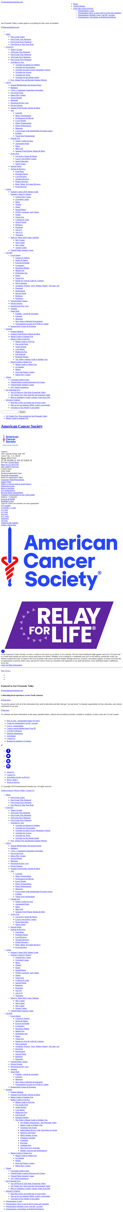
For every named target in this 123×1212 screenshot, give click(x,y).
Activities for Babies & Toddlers (27, 65)
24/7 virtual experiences (20, 387)
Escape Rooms (16, 98)
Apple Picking (20, 347)
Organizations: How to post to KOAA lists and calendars (99, 13)
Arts (12, 110)
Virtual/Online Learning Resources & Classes (28, 382)
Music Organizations (23, 116)
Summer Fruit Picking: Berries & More (25, 108)
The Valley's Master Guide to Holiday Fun (31, 359)
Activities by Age (17, 62)
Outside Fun (15, 138)
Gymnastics (19, 265)
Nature (18, 215)
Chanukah (24, 1140)
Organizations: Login (86, 11)
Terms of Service (13, 782)
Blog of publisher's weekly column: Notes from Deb (30, 397)
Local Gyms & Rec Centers (25, 159)
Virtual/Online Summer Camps (22, 385)
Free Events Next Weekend (21, 42)
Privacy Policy (12, 780)
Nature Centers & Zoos (24, 141)
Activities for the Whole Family (27, 77)
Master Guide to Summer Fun (22, 337)
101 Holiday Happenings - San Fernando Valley (38, 1123)
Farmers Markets (17, 331)
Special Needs (16, 166)
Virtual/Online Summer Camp (22, 250)
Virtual (8, 377)
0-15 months (5, 506)
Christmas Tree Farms (28, 1128)
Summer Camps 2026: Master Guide (24, 192)
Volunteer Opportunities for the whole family (18, 495)
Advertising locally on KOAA (18, 777)
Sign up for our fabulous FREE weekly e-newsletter (30, 405)
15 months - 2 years (8, 508)
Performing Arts (21, 273)
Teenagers (19, 235)
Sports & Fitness (21, 260)
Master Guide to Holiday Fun (31, 1125)
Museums (14, 100)
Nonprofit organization (9, 475)
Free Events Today (18, 37)
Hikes (17, 146)
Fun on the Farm (17, 93)
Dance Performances (23, 126)
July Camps (19, 245)
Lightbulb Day (25, 1145)
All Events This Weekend (20, 52)
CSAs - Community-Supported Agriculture (27, 90)
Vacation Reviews (22, 179)
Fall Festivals (20, 354)
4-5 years (4, 512)
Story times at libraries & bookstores (29, 321)
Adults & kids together (9, 523)
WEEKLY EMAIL (13, 400)
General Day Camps (23, 197)
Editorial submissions (15, 733)
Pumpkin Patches (21, 357)
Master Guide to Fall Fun (20, 339)
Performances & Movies (24, 118)
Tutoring (14, 309)
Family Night (6, 482)
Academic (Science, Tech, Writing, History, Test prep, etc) (37, 286)
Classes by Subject (22, 258)
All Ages (4, 521)
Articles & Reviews (18, 169)
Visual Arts (19, 217)
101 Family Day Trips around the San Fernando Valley (26, 416)
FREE (8, 34)
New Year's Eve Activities (30, 1148)
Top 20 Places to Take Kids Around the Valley (28, 392)
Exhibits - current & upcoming (26, 314)
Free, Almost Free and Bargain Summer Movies (29, 80)
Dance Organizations (23, 123)
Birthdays (14, 88)
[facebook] (8, 751)
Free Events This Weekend (21, 39)
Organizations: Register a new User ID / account (96, 15)
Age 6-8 (18, 230)
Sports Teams (20, 164)
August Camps (21, 248)
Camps (8, 189)
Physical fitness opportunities (12, 493)
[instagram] (8, 766)
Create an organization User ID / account (22, 723)
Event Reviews (21, 187)
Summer (9, 329)
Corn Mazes (20, 349)
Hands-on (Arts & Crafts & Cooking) (29, 281)
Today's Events (16, 50)
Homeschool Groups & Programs (23, 326)
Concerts (18, 113)
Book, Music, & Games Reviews (27, 184)
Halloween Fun (21, 352)
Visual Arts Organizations (25, 136)
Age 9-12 (19, 232)
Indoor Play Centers (18, 95)
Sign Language (21, 283)
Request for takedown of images (19, 741)
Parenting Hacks (21, 174)
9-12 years (5, 516)
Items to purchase (7, 488)
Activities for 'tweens (23, 72)
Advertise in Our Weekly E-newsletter (25, 408)
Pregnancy (19, 298)
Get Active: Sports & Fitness (26, 156)
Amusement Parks (22, 144)
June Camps (20, 243)
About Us (10, 772)
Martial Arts (19, 270)
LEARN (9, 253)
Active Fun (15, 154)
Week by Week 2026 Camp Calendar (25, 238)
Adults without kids (8, 525)
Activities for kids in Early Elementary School (32, 70)
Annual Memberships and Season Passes (26, 85)
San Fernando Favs (13, 390)
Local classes (16, 255)
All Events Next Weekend (20, 57)
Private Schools (16, 105)
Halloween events (8, 486)
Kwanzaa (23, 1143)
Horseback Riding (22, 268)
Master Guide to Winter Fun (21, 362)
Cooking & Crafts (22, 220)
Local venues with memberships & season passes (33, 131)
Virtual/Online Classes (19, 301)
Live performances (8, 490)
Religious (19, 225)
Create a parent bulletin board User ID (21, 728)
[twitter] (8, 756)
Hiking (18, 369)
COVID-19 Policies (14, 731)
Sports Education (21, 161)
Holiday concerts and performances (33, 1151)
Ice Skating (19, 367)
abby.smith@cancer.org (10, 467)
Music (17, 202)
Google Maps (13, 462)
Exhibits (18, 133)
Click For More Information (11, 665)
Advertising (11, 736)
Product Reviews (21, 182)
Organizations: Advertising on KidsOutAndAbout (97, 17)
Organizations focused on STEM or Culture (32, 324)
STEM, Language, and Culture (27, 212)
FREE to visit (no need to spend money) (16, 484)
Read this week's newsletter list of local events (28, 403)
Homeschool (20, 291)
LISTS (8, 83)
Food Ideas (19, 171)
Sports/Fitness (20, 210)
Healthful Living (7, 501)
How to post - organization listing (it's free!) (23, 721)
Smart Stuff (15, 311)
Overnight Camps (22, 199)
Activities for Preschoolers (25, 67)
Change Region (79, 6)
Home (75, 4)
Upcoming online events (20, 380)
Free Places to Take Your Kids (22, 44)
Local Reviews (21, 176)
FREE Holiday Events (28, 1135)
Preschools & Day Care (19, 103)
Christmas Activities (27, 1138)
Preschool (19, 227)
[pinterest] (8, 761)
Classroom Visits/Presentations (12, 480)
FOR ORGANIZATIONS (83, 9)
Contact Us (11, 738)
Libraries (18, 316)
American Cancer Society (22, 426)
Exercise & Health (22, 263)
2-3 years (4, 510)
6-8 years (4, 514)
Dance (17, 207)
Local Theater (20, 121)
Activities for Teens (22, 75)
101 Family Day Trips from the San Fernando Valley (30, 395)
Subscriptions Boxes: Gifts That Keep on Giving (38, 1130)
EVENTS (9, 47)
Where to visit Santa (27, 1133)
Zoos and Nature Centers (24, 372)
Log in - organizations (15, 726)
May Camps (20, 240)
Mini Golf (19, 149)
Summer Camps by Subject (21, 194)
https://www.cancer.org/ (10, 465)
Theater (18, 204)
